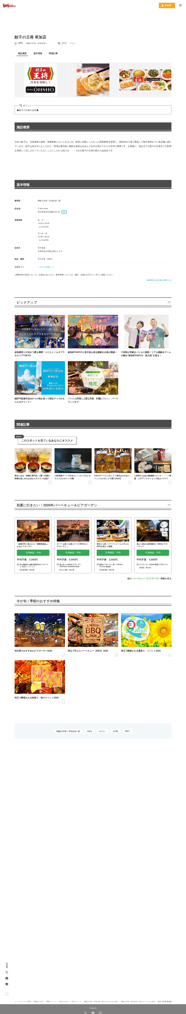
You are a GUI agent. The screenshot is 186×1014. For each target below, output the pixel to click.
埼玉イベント (76, 1001)
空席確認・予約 (33, 552)
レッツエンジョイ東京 (23, 1001)
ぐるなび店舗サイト (46, 266)
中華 (116, 731)
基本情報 (23, 184)
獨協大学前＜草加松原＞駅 (68, 731)
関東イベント (51, 1001)
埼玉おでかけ (64, 1001)
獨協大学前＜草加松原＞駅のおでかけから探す (101, 1001)
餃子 (128, 731)
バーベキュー (138, 578)
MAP (64, 212)
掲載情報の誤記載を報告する (159, 280)
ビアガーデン (153, 578)
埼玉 (90, 731)
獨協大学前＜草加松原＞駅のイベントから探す (138, 1001)
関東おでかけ (39, 1001)
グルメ (103, 731)
